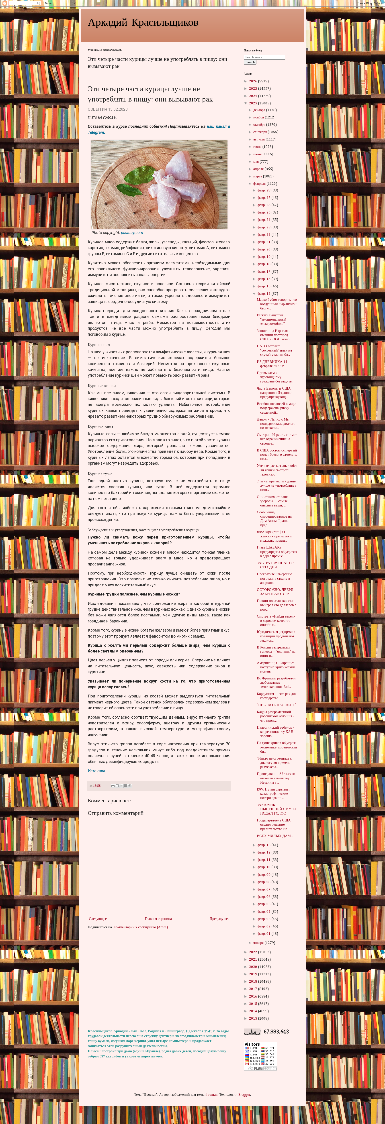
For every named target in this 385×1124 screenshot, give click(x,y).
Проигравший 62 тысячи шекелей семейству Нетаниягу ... (276, 778)
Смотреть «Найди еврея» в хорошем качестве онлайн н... (276, 621)
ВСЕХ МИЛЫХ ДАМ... (275, 836)
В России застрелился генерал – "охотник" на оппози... (276, 652)
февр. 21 (264, 242)
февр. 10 (264, 867)
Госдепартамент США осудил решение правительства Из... (274, 825)
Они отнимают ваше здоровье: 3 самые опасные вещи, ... (272, 501)
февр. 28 (264, 190)
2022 (253, 952)
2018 (253, 982)
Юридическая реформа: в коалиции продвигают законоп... (276, 636)
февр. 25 (264, 212)
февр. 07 (264, 889)
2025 (253, 89)
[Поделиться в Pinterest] (130, 786)
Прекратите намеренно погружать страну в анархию (274, 579)
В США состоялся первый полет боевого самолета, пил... (277, 455)
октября (259, 125)
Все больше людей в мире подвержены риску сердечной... (276, 408)
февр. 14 (264, 294)
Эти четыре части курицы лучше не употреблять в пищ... (277, 486)
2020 (253, 967)
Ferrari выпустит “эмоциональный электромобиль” (271, 320)
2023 (253, 103)
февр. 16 (264, 279)
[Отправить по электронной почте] (113, 786)
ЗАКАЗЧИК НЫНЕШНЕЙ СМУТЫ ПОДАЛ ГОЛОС (276, 809)
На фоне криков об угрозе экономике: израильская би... (277, 747)
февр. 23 (264, 227)
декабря (259, 110)
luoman (212, 1095)
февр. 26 (264, 205)
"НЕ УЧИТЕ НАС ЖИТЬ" (277, 705)
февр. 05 (264, 904)
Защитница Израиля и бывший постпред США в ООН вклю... (274, 335)
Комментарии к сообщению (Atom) (141, 927)
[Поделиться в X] (121, 786)
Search (250, 62)
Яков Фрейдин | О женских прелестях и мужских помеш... (274, 536)
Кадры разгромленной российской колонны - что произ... (275, 716)
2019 (253, 974)
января (258, 943)
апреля (258, 169)
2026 (253, 81)
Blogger (244, 1095)
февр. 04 (264, 912)
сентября (260, 132)
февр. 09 (264, 875)
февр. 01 (264, 934)
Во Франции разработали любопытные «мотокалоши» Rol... (276, 683)
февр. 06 (264, 897)
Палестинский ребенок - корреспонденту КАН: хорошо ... (275, 732)
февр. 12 (264, 852)
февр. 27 (264, 198)
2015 (253, 1004)
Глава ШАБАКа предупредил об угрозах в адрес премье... (277, 552)
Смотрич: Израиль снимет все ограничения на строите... (277, 439)
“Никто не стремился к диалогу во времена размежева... (274, 763)
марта (258, 176)
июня (257, 154)
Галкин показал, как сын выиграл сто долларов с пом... (276, 605)
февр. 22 (264, 235)
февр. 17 (264, 272)
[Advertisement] (159, 979)
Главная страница (158, 919)
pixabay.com (132, 232)
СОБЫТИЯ (97, 109)
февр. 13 (264, 845)
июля (257, 147)
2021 (253, 959)
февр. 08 (264, 882)
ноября (259, 117)
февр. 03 (264, 919)
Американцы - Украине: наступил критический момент (276, 667)
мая (256, 162)
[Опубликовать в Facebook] (125, 786)
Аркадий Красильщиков (143, 21)
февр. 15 (264, 286)
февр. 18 (264, 264)
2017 (253, 989)
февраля (259, 184)
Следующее (98, 919)
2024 (253, 96)
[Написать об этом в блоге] (117, 786)
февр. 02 (264, 926)
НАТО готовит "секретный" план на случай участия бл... (274, 351)
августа (259, 139)
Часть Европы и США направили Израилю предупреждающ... (274, 393)
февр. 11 (264, 860)
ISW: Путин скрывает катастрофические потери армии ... (273, 794)
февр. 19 (264, 257)
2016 (253, 996)
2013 (253, 1018)
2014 (253, 1011)
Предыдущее (219, 919)
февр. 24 (264, 220)
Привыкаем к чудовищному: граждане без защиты (275, 377)
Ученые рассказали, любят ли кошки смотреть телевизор (277, 470)
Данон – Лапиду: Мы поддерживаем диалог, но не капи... (276, 424)
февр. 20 (264, 249)
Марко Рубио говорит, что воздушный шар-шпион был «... (277, 304)
